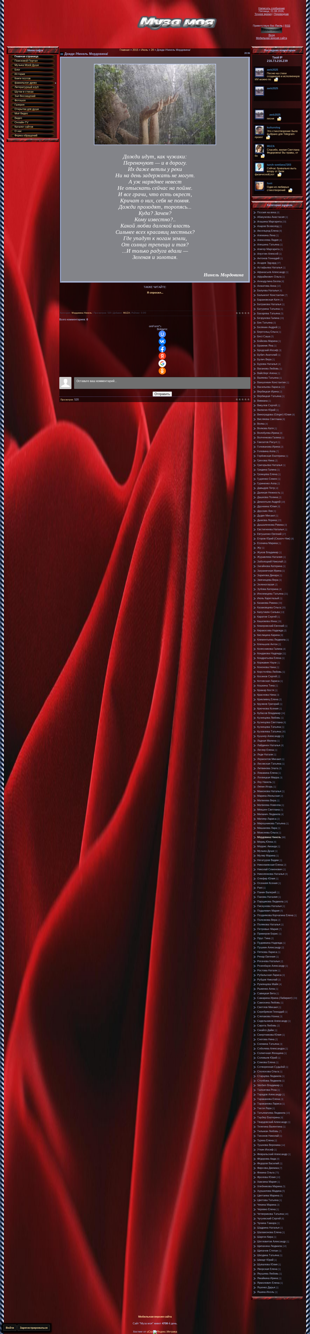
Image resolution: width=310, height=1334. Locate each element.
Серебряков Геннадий (270, 1011)
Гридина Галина (266, 469)
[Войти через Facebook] (162, 348)
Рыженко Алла (266, 988)
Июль (144, 49)
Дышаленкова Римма (270, 524)
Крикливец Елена (267, 699)
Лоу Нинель (264, 782)
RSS (287, 25)
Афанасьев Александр (271, 272)
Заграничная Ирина (269, 570)
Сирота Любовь (266, 1025)
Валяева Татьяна (268, 377)
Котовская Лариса (268, 680)
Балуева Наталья (268, 290)
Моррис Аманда (267, 846)
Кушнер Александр (268, 736)
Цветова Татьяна (268, 1200)
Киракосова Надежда (270, 630)
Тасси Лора (264, 1108)
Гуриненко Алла (267, 483)
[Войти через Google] (162, 363)
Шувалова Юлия (267, 1264)
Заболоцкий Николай (270, 561)
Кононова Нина (266, 667)
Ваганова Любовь (268, 368)
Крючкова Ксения (268, 708)
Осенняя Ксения (267, 883)
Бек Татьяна (264, 322)
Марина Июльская (268, 795)
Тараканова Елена (268, 1099)
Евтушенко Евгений (269, 533)
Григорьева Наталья (269, 465)
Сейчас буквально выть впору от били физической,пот (275, 171)
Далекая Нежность (268, 492)
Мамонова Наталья (269, 791)
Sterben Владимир (268, 1085)
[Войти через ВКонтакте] (162, 341)
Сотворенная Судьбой (271, 1066)
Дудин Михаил (266, 515)
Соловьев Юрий (267, 1057)
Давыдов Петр (266, 487)
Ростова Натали (267, 970)
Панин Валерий (266, 892)
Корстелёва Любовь (269, 671)
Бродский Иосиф (267, 350)
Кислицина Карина (268, 635)
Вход (272, 35)
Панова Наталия (267, 896)
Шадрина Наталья (268, 1227)
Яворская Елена (267, 1269)
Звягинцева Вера (267, 579)
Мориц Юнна (265, 841)
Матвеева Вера (266, 800)
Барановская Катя (268, 299)
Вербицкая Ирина (268, 391)
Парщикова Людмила (270, 901)
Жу (259, 547)
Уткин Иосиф (265, 1149)
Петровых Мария (267, 929)
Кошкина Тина (266, 685)
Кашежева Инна (267, 621)
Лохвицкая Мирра (268, 777)
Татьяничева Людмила (271, 1112)
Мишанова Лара (267, 827)
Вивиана (262, 400)
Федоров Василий (268, 1163)
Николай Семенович (269, 869)
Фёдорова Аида (266, 1158)
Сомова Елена (266, 1062)
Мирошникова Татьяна (271, 823)
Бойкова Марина (267, 340)
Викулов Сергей (267, 405)
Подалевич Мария (268, 910)
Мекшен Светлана (268, 809)
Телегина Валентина (269, 1126)
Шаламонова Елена (269, 1232)
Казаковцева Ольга (269, 607)
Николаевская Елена (270, 864)
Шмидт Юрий (265, 1259)
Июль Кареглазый (268, 598)
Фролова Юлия (266, 1177)
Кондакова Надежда (269, 653)
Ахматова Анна (266, 285)
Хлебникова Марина (269, 1186)
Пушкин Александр (269, 947)
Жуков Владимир (267, 552)
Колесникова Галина (269, 648)
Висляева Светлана (269, 419)
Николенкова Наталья (270, 873)
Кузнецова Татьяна (269, 726)
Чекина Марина (266, 1204)
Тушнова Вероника (268, 1144)
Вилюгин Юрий (266, 409)
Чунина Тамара (266, 1223)
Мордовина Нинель (82, 313)
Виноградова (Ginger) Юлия (274, 414)
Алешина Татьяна (268, 244)
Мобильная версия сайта (271, 38)
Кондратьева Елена (269, 657)
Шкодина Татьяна (268, 1255)
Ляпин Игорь (265, 786)
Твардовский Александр (272, 1121)
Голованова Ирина (268, 446)
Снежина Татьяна (268, 1043)
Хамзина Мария (267, 1181)
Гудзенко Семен (267, 478)
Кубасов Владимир (268, 713)
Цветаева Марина (268, 1195)
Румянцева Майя (267, 984)
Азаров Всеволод (268, 226)
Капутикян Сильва (268, 612)
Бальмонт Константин (270, 295)
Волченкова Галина (269, 437)
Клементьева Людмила (271, 639)
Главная (125, 49)
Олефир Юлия (266, 878)
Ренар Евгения (266, 956)
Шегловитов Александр (271, 1241)
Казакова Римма (267, 602)
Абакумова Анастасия (271, 216)
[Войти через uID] (162, 334)
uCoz (150, 1331)
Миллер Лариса (266, 818)
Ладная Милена (266, 740)
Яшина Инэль (265, 1291)
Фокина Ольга (265, 1172)
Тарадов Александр (269, 1094)
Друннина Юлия (267, 506)
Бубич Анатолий (267, 354)
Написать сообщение (271, 8)
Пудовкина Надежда (269, 942)
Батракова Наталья (269, 304)
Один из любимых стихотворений (278, 188)
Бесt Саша (263, 336)
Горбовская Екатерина (271, 455)
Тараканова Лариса (269, 1103)
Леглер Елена (265, 749)
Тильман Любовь (267, 1131)
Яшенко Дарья (266, 1287)
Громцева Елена (267, 474)
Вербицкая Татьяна (269, 396)
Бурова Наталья (267, 363)
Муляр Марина (266, 855)
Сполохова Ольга (268, 1071)
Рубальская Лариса (269, 974)
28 (152, 49)
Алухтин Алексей (267, 253)
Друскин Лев (265, 510)
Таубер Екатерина (268, 1117)
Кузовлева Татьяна (269, 731)
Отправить (162, 394)
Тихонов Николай (268, 1135)
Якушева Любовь (268, 1273)
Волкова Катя (265, 428)
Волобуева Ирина (268, 432)
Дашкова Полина (267, 497)
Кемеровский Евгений (270, 625)
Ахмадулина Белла (269, 281)
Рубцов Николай (267, 979)
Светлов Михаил (267, 1007)
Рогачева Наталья (268, 961)
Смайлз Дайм (265, 1030)
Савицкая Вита (266, 993)
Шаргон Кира (265, 1236)
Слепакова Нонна (268, 1016)
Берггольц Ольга (267, 331)
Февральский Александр (272, 1154)
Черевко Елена (266, 1209)
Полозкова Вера (267, 919)
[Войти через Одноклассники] (162, 371)
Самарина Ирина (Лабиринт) (275, 997)
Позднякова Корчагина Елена (275, 915)
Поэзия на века (266, 212)
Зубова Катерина (267, 589)
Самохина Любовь (268, 1002)
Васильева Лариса (268, 386)
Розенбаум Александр (271, 965)
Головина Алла (266, 451)
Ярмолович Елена (268, 1282)
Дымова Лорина (267, 520)
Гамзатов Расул (267, 442)
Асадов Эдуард (266, 262)
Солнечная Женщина (270, 1053)
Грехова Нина (265, 460)
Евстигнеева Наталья (270, 529)
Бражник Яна (265, 345)
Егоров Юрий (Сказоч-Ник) (273, 538)
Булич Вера (264, 359)
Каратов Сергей (267, 616)
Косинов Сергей (267, 676)
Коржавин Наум (267, 662)
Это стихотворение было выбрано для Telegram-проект (276, 134)
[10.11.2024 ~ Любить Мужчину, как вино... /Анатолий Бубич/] (268, 91)
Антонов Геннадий (268, 258)
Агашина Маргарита (269, 221)
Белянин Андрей (267, 327)
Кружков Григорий (268, 703)
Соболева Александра (271, 1048)
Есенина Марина (267, 543)
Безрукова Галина (268, 318)
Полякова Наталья (268, 924)
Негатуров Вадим (268, 860)
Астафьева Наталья (269, 267)
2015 (135, 49)
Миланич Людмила (268, 814)
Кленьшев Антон (267, 644)
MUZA (126, 313)
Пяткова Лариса (267, 952)
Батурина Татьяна (268, 308)
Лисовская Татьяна (269, 763)
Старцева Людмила (269, 1076)
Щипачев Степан (267, 1250)
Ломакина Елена (267, 772)
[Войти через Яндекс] (162, 356)
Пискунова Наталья (269, 906)
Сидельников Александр (272, 1020)
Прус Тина (263, 938)
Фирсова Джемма (268, 1167)
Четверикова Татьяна (270, 1213)
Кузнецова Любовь (268, 717)
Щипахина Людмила (269, 1246)
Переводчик (281, 14)
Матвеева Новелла (269, 804)
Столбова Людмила (269, 1080)
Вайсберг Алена (267, 373)
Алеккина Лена (266, 235)
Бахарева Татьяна (268, 313)
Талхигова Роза (267, 1089)
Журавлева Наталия (269, 556)
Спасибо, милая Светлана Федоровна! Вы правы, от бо (277, 152)
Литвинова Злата (267, 768)
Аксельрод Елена (268, 230)
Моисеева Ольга (267, 832)
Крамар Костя (265, 690)
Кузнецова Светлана (270, 722)
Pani (259, 887)
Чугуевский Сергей (269, 1218)
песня (270, 118)
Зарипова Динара (268, 575)
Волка (260, 423)
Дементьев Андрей (268, 501)
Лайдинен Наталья (268, 745)
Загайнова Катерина (269, 566)
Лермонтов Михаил (269, 759)
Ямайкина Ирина (267, 1278)
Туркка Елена (265, 1140)
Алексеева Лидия (268, 239)
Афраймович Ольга (269, 276)
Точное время (263, 14)
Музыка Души (265, 850)
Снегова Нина (265, 1039)
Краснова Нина (266, 694)
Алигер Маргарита (268, 249)
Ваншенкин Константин (271, 382)
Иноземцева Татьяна (270, 593)
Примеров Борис (267, 933)
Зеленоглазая (265, 584)
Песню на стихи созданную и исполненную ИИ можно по (277, 76)
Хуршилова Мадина (269, 1190)
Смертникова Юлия (269, 1034)
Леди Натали (265, 754)
